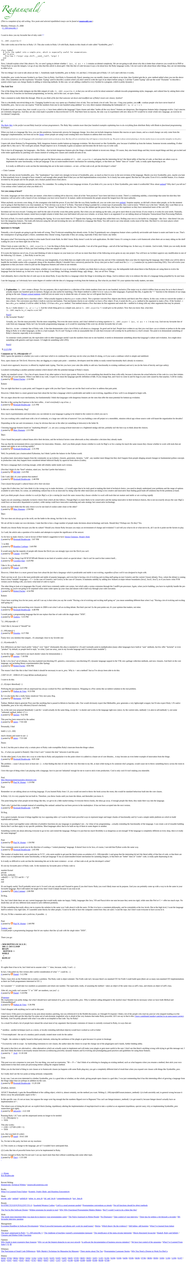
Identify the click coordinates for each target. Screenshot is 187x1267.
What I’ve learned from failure (162, 1226)
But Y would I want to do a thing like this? (120, 1210)
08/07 (40, 1260)
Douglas (16, 633)
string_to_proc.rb (35, 1198)
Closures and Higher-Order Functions (16, 1235)
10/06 (162, 1258)
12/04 (40, 1258)
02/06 (113, 1258)
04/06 (125, 1258)
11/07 (58, 1260)
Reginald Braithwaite (21, 405)
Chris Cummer (19, 891)
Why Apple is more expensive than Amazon (18, 1242)
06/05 (70, 1258)
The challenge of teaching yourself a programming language (68, 1233)
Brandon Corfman (20, 546)
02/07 (3, 1260)
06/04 (3, 1258)
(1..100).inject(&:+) (10, 28)
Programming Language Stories (117, 1251)
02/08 (76, 1260)
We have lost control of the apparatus (146, 1242)
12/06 (174, 1258)
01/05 (46, 1258)
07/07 (34, 1260)
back (9, 315)
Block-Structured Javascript (144, 1233)
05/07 (21, 1260)
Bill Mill (16, 472)
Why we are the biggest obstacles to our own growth (59, 1242)
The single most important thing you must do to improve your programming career (34, 1217)
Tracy (15, 1157)
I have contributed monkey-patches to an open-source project (159, 1016)
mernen (16, 656)
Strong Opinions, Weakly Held (77, 537)
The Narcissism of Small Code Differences (18, 1251)
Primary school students (30, 294)
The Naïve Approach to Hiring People (83, 1217)
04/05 (64, 1258)
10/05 (94, 1258)
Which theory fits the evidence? (114, 1226)
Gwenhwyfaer (19, 561)
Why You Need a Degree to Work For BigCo (149, 1251)
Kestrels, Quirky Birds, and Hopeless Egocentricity (49, 1192)
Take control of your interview (126, 1217)
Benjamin (17, 698)
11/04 (34, 1258)
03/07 (9, 1260)
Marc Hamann (19, 430)
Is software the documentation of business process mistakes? (106, 1242)
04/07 (15, 1260)
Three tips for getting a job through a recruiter (158, 1217)
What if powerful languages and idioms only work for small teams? (67, 1226)
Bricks (97, 1226)
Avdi (15, 1053)
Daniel (16, 568)
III (11, 1244)
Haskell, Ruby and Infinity (167, 1233)
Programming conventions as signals (97, 1205)
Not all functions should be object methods (130, 1205)
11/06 (168, 1258)
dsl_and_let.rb (49, 1198)
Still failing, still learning (138, 1226)
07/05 (76, 1258)
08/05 (82, 1258)
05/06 (131, 1258)
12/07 (64, 1260)
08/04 (15, 1258)
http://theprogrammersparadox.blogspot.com (18, 780)
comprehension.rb (64, 1198)
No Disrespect (106, 1217)
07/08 (107, 1260)
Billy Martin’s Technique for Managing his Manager (58, 1251)
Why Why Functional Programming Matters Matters (80, 1210)
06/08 (101, 1260)
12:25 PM (7, 349)
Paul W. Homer (19, 782)
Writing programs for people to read (43, 1210)
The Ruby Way (7, 125)
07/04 (9, 1258)
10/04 (27, 1258)
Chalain (16, 554)
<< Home (5, 1173)
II (8, 1244)
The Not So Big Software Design (14, 1210)
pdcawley (17, 1111)
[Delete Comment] (1, 381)
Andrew (16, 617)
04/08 (88, 1260)
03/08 (82, 1260)
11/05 (101, 1258)
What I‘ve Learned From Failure (14, 1192)
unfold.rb (23, 1198)
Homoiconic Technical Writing (13, 1185)
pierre (15, 722)
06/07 (27, 1260)
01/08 (70, 1260)
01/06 (107, 1258)
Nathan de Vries (19, 691)
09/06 (155, 1258)
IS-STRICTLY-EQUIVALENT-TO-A (16, 1205)
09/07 (46, 1260)
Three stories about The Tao (91, 1251)
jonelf (15, 1136)
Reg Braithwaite (7, 1175)
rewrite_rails (6, 1198)
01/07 (180, 1258)
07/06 (143, 1258)
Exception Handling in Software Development (19, 1226)
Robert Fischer (19, 379)
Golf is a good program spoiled (68, 1205)
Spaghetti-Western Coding (44, 1205)
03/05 (58, 1258)
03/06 (119, 1258)
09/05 (88, 1258)
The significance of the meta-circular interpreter (113, 1233)
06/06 (137, 1258)
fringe (41, 134)
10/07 (52, 1260)
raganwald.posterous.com (37, 1185)
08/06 (149, 1258)
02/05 (52, 1258)
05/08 (94, 1260)
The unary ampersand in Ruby (13, 1233)
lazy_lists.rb (77, 1198)
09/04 (21, 1258)
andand (163, 184)
